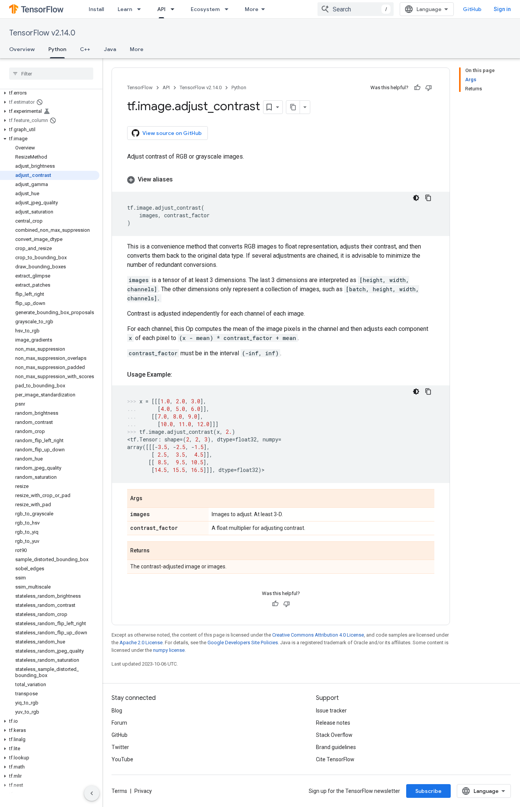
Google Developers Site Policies (242, 642)
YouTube (122, 759)
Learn (125, 9)
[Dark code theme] (416, 198)
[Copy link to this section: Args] (150, 499)
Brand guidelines (336, 747)
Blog (117, 711)
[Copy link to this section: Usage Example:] (179, 374)
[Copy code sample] (428, 198)
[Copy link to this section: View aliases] (180, 179)
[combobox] (355, 9)
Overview (22, 49)
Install (96, 9)
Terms (119, 791)
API (161, 9)
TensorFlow (140, 87)
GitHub (472, 9)
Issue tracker (331, 711)
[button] (49, 93)
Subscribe (428, 791)
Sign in (502, 9)
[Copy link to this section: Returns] (157, 551)
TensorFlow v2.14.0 (42, 33)
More (251, 9)
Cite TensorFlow (335, 759)
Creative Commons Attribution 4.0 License (318, 635)
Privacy (143, 791)
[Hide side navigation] (91, 793)
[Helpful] (417, 87)
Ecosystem (205, 9)
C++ (85, 49)
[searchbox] (51, 73)
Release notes (333, 723)
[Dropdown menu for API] (175, 9)
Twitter (120, 747)
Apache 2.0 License (141, 642)
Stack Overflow (334, 735)
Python (57, 49)
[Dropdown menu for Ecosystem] (229, 9)
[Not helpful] (428, 87)
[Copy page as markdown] (293, 107)
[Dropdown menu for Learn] (141, 9)
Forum (119, 723)
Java (110, 49)
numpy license (169, 650)
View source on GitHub (172, 133)
